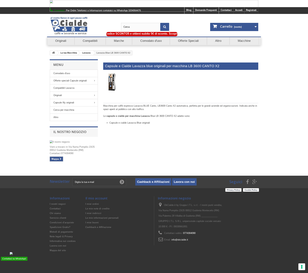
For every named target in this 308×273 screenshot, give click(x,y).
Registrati (251, 10)
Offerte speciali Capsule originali (70, 80)
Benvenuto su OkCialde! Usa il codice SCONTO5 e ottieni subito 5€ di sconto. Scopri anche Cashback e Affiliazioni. (136, 33)
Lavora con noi (184, 182)
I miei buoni (92, 222)
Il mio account (96, 198)
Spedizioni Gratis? (60, 227)
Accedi (239, 10)
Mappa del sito (58, 250)
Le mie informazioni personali (102, 218)
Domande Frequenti (206, 10)
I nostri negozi (58, 204)
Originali (57, 95)
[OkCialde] (83, 26)
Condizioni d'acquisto (62, 222)
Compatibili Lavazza (63, 88)
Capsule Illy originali (63, 102)
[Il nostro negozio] (74, 142)
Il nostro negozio (69, 132)
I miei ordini (92, 204)
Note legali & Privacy (61, 236)
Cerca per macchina (63, 110)
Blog (188, 10)
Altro (55, 117)
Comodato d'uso (61, 73)
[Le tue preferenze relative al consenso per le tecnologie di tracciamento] (301, 266)
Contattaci (226, 10)
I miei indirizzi (93, 213)
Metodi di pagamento (61, 232)
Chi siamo (55, 213)
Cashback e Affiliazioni (153, 182)
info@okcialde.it (179, 239)
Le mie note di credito (97, 208)
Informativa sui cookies (63, 241)
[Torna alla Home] (53, 53)
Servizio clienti (58, 218)
